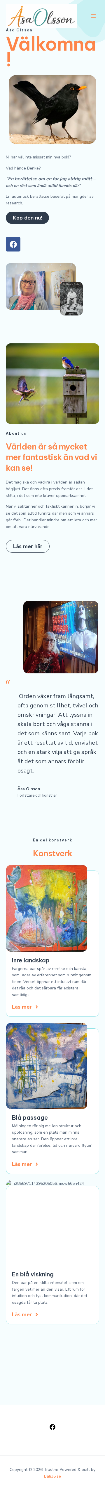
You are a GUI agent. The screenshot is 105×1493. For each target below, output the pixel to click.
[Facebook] (52, 1427)
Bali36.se (52, 1476)
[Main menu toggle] (93, 16)
